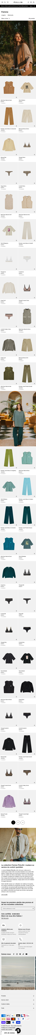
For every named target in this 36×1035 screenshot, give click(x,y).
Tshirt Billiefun (22, 100)
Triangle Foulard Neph (24, 814)
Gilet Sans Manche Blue (24, 470)
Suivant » (23, 822)
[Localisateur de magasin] (31, 2)
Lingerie (3, 15)
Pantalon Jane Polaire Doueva (25, 527)
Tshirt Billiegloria (4, 243)
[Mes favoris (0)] (8, 2)
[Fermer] (34, 6)
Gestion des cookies (6, 1029)
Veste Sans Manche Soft (6, 214)
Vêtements (10, 15)
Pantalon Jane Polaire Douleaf (25, 386)
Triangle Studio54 (5, 728)
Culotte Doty (21, 642)
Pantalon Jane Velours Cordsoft (26, 243)
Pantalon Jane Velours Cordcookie (8, 128)
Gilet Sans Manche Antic (24, 214)
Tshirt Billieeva (4, 499)
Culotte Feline (22, 186)
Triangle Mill (21, 585)
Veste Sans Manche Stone (24, 329)
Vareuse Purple (4, 814)
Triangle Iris (3, 271)
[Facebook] (14, 954)
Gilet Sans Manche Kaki (6, 386)
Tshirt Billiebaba (22, 556)
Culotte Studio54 (23, 728)
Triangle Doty (4, 642)
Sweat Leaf (3, 357)
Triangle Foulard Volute (6, 785)
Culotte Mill (3, 613)
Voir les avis (4, 918)
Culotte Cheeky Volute (24, 785)
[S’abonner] (33, 908)
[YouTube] (26, 954)
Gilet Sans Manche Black (6, 699)
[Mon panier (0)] (34, 2)
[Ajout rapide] (16, 97)
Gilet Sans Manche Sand (6, 100)
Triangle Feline (22, 157)
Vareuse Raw (3, 157)
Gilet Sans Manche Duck (6, 556)
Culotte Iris (21, 271)
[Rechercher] (5, 2)
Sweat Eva (3, 585)
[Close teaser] (17, 1030)
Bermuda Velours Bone (24, 128)
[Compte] (28, 2)
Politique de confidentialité (8, 1027)
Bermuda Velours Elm (23, 357)
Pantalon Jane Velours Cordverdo (8, 527)
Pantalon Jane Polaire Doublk (25, 756)
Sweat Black (21, 699)
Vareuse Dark (3, 756)
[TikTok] (23, 954)
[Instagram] (17, 954)
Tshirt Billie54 (22, 671)
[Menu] (2, 2)
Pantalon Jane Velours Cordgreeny (8, 470)
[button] (9, 1033)
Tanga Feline (3, 186)
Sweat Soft (3, 300)
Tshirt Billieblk (4, 671)
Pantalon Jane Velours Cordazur (26, 499)
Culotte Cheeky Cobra (6, 329)
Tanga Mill (21, 613)
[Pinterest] (20, 954)
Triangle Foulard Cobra (24, 300)
